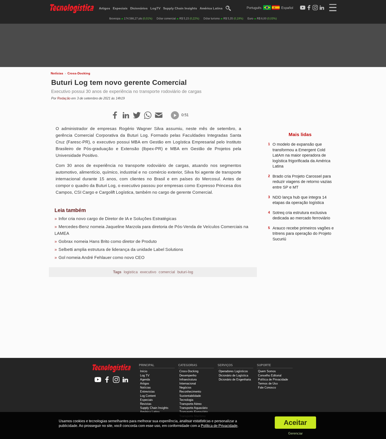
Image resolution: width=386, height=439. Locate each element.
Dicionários (139, 8)
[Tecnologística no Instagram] (116, 380)
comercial (167, 272)
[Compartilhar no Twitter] (137, 115)
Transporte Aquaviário (193, 408)
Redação (63, 98)
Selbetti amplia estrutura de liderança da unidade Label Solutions (121, 249)
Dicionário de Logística (233, 375)
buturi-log (185, 272)
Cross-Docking (78, 73)
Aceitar (295, 422)
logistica (131, 272)
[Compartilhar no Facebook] (115, 115)
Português (254, 8)
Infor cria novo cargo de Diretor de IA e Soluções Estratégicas (117, 218)
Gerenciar (295, 433)
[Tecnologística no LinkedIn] (125, 380)
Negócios (185, 387)
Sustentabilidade (190, 395)
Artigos (104, 8)
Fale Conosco (267, 387)
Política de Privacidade (273, 379)
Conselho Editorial (269, 375)
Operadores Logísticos (233, 371)
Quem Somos (267, 371)
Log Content (148, 395)
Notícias (57, 73)
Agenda (145, 379)
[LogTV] (302, 8)
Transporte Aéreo (190, 403)
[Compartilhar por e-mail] (159, 115)
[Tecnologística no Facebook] (107, 380)
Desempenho (187, 375)
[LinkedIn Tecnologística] (322, 8)
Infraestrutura (188, 379)
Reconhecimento (190, 391)
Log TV (144, 375)
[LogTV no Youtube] (98, 380)
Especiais (120, 8)
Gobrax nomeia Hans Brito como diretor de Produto (108, 241)
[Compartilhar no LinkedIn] (126, 115)
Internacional (187, 383)
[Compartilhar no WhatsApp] (148, 115)
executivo (148, 272)
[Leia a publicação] (175, 115)
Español (287, 8)
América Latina (211, 8)
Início (143, 371)
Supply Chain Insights (180, 8)
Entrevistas (147, 391)
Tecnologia (186, 399)
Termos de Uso (268, 383)
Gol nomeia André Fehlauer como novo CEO (102, 257)
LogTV (155, 8)
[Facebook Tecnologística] (309, 8)
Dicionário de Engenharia (235, 379)
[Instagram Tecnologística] (315, 8)
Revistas (145, 403)
